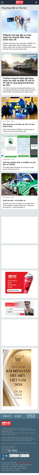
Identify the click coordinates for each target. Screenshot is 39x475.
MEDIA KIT (7, 416)
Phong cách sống (7, 468)
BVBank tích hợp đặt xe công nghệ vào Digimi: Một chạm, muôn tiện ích (17, 37)
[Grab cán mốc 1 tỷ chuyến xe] (19, 184)
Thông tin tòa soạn (31, 416)
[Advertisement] (17, 333)
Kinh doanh (5, 465)
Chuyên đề (4, 466)
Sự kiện (18, 416)
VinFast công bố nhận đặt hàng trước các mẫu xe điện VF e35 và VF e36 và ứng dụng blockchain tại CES (18, 81)
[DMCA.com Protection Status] (3, 459)
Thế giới (17, 468)
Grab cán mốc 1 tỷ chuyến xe (14, 200)
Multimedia (16, 470)
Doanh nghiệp (6, 470)
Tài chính (13, 466)
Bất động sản (22, 466)
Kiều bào (24, 468)
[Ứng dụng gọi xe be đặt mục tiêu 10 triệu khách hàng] (19, 108)
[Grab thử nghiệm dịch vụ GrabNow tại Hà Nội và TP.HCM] (19, 146)
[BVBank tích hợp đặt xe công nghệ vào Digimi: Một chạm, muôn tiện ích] (19, 22)
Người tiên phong (25, 465)
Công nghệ (14, 465)
